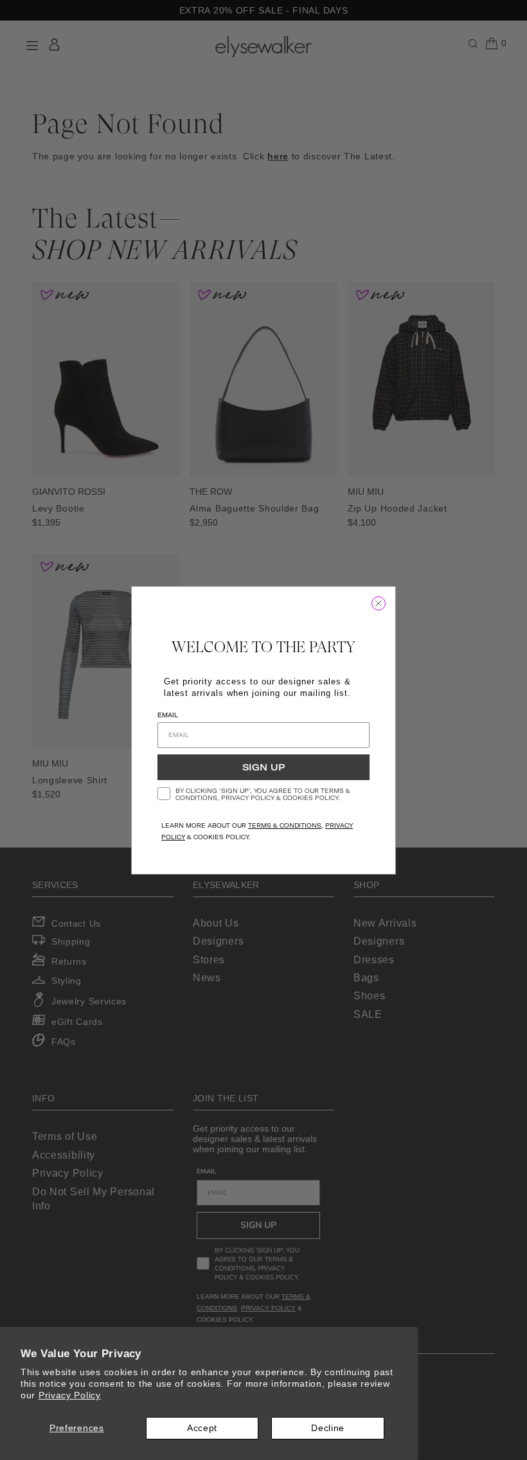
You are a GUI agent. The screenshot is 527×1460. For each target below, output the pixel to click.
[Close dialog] (378, 603)
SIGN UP (263, 767)
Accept (202, 1428)
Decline (327, 1428)
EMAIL (167, 714)
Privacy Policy (70, 1395)
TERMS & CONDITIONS (284, 825)
